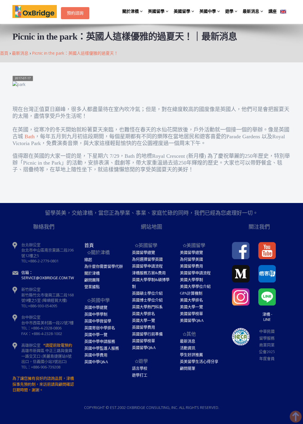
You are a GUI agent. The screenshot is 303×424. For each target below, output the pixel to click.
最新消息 (251, 11)
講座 (272, 11)
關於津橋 (131, 11)
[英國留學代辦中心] (36, 12)
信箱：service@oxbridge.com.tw (47, 275)
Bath (30, 136)
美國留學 (182, 11)
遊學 (230, 11)
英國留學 (157, 11)
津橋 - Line (267, 316)
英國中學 (208, 11)
